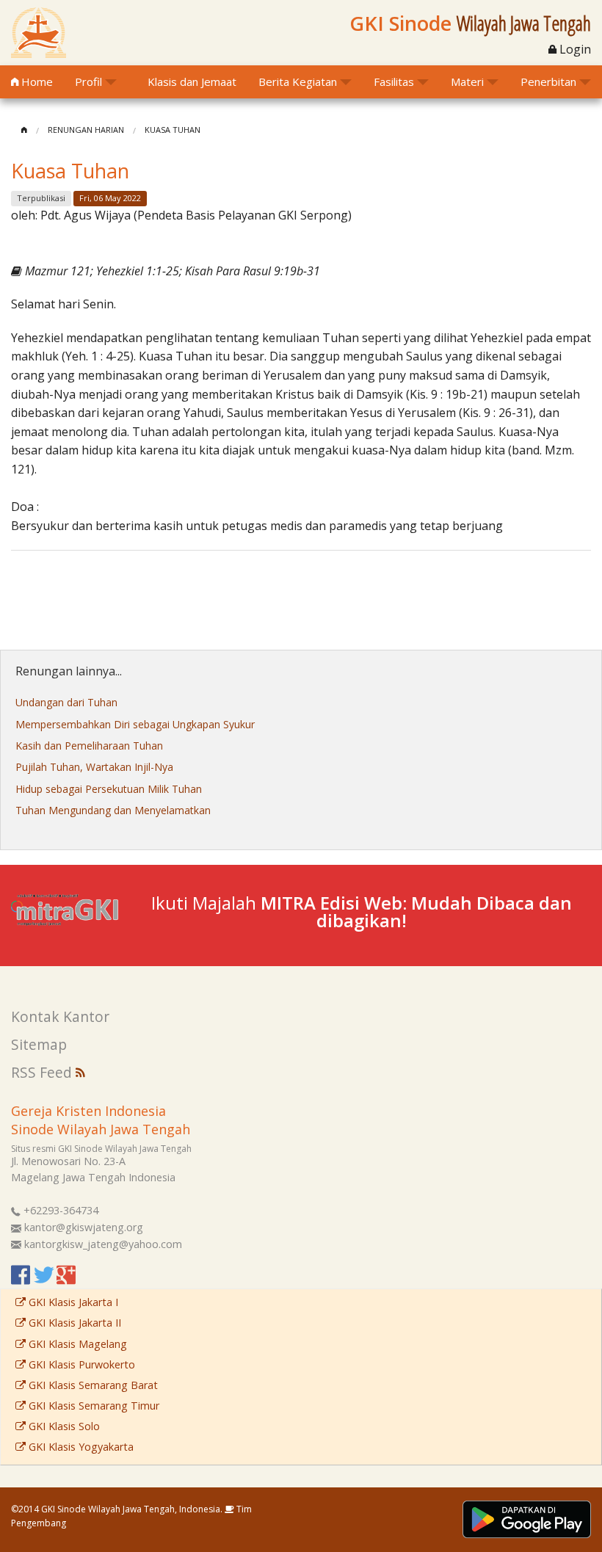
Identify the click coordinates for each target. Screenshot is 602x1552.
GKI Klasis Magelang (76, 1344)
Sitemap (39, 1044)
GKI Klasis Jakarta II (73, 1323)
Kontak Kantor (60, 1016)
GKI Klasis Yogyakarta (80, 1447)
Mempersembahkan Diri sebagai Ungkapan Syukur (135, 724)
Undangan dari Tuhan (66, 702)
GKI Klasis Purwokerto (80, 1364)
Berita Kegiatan (297, 81)
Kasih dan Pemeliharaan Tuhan (89, 746)
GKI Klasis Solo (63, 1426)
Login (573, 49)
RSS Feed (43, 1072)
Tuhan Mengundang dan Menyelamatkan (113, 810)
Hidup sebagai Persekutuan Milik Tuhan (108, 789)
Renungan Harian (86, 130)
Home (35, 81)
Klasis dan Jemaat (192, 81)
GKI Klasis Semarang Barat (92, 1385)
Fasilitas (394, 81)
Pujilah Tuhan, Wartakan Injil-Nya (94, 767)
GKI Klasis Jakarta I (72, 1302)
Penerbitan (548, 81)
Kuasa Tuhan (172, 130)
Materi (467, 81)
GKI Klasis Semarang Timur (92, 1406)
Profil (88, 81)
